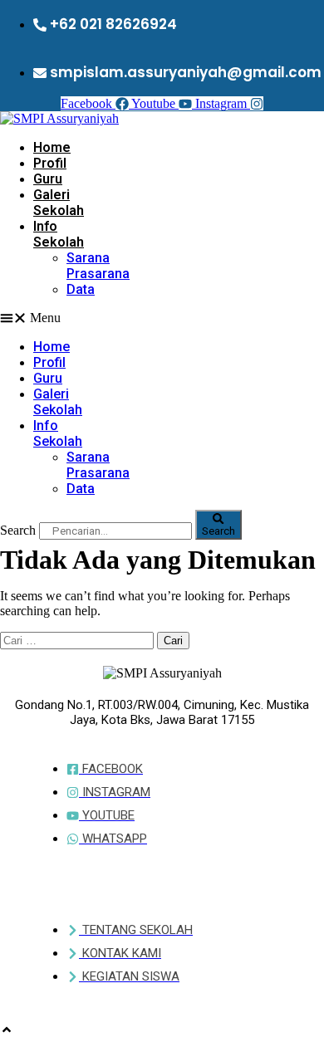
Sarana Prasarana (98, 265)
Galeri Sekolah (58, 202)
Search (18, 530)
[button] (32, 318)
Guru (47, 179)
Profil (49, 163)
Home (52, 147)
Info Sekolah (58, 234)
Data (80, 289)
